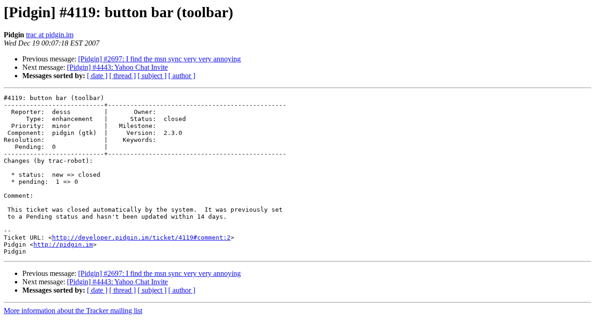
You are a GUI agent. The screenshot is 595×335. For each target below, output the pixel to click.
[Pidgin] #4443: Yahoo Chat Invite (117, 67)
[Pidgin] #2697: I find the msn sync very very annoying (159, 59)
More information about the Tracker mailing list (73, 311)
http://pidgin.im (63, 244)
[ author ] (181, 76)
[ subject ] (152, 76)
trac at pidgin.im (49, 35)
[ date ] (97, 76)
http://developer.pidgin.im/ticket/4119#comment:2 (141, 237)
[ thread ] (122, 76)
